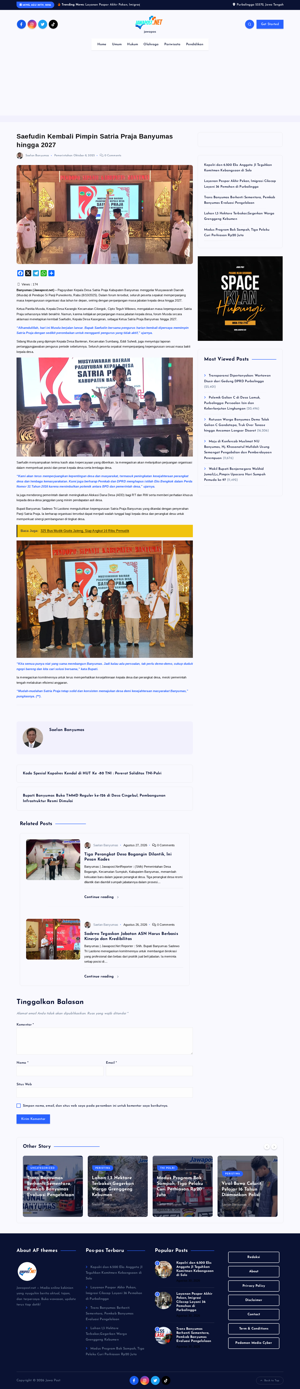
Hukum (132, 44)
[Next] (274, 1147)
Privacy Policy (253, 1286)
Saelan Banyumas (37, 155)
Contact (254, 1314)
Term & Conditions (254, 1328)
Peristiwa (102, 1168)
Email (111, 1062)
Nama (22, 1062)
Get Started (270, 24)
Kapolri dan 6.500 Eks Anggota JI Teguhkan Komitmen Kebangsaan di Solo (114, 1273)
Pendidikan (194, 44)
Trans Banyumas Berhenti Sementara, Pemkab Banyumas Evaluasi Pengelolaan (109, 1313)
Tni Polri (167, 1168)
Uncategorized (42, 1168)
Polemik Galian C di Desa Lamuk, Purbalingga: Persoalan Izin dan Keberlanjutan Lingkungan (232, 403)
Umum (117, 44)
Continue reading (99, 897)
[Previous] (267, 1147)
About (254, 1271)
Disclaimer (253, 1300)
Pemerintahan (63, 155)
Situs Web (24, 1084)
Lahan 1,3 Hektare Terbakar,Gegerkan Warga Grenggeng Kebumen (106, 1334)
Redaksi (253, 1257)
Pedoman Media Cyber (253, 1343)
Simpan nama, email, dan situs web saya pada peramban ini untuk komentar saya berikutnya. (95, 1105)
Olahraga (151, 44)
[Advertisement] (150, 84)
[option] (53, 1186)
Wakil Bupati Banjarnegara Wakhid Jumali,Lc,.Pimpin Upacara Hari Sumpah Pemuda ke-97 (235, 474)
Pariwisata (172, 44)
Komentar (25, 1024)
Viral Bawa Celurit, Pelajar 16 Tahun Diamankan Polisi (242, 1189)
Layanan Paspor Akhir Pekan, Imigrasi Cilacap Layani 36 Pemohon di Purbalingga (114, 1293)
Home (102, 44)
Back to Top (271, 1380)
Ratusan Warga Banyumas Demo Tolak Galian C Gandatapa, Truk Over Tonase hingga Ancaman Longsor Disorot (236, 425)
